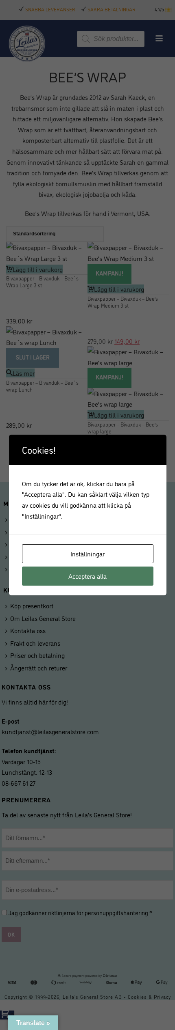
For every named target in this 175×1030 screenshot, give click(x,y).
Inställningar (87, 553)
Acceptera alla (87, 575)
